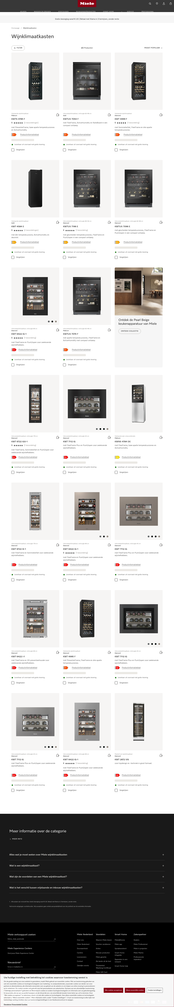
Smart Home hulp (121, 966)
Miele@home (120, 940)
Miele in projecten (140, 948)
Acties (98, 948)
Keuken (23, 11)
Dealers (136, 940)
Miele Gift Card (101, 972)
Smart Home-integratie (120, 954)
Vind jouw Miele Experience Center (21, 953)
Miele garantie (101, 957)
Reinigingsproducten (86, 11)
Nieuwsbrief (14, 962)
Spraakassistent (121, 948)
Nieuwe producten (103, 953)
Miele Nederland (83, 944)
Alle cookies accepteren (113, 990)
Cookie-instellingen (154, 990)
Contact (80, 961)
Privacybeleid (16, 1004)
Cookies (24, 1004)
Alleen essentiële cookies (135, 990)
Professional (147, 11)
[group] (35, 102)
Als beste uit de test (103, 961)
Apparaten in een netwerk (121, 961)
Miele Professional (140, 944)
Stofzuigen (63, 11)
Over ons (80, 940)
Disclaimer (7, 1004)
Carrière (80, 953)
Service (130, 11)
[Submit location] (55, 939)
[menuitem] (24, 11)
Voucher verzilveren (103, 944)
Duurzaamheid (82, 948)
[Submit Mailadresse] (55, 967)
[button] (48, 321)
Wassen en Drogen (42, 11)
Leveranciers (81, 957)
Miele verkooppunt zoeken (22, 934)
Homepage (15, 28)
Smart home (108, 11)
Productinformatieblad (29, 135)
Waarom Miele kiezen (104, 940)
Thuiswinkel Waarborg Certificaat (103, 967)
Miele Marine (138, 953)
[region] (87, 990)
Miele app (118, 944)
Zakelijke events (83, 965)
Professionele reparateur (139, 958)
